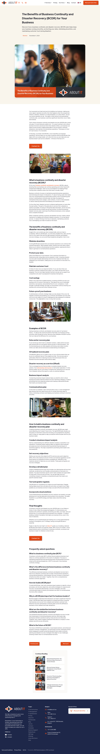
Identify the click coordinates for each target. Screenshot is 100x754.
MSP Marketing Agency (40, 750)
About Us (31, 717)
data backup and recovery (44, 368)
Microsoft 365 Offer (91, 2)
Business (25, 35)
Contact (73, 2)
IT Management (32, 711)
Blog (68, 2)
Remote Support (33, 730)
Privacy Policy (17, 750)
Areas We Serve (32, 738)
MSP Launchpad (50, 750)
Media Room (31, 732)
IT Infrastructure (33, 709)
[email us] (26, 3)
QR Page (30, 734)
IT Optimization (32, 713)
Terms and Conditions (7, 750)
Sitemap (30, 736)
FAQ (29, 740)
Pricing (55, 2)
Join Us (30, 724)
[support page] (19, 3)
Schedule (31, 728)
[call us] (23, 3)
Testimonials (31, 719)
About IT (49, 526)
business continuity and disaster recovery (47, 185)
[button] (48, 2)
